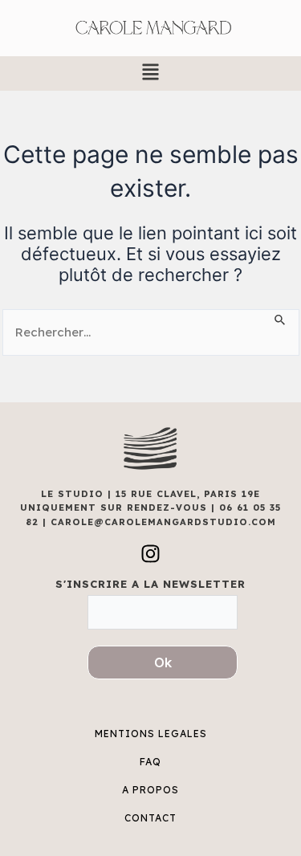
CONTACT (150, 818)
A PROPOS (150, 790)
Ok (163, 662)
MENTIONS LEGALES (151, 734)
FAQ (150, 762)
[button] (150, 73)
